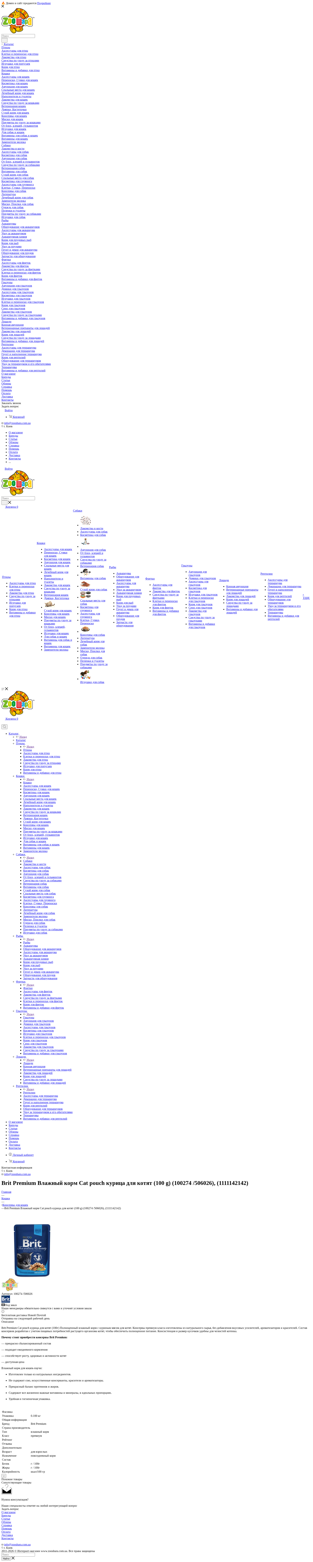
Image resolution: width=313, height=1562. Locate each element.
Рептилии (29, 1092)
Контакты (7, 1538)
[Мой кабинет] (3, 722)
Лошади (28, 1063)
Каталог (21, 740)
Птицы (27, 749)
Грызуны (28, 1017)
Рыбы (26, 942)
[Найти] (4, 40)
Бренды (6, 1515)
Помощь (6, 1528)
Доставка (7, 1535)
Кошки (27, 782)
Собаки (27, 860)
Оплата (6, 1531)
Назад (23, 736)
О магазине (8, 1512)
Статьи (5, 1518)
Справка (6, 1525)
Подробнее (44, 3)
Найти (6, 1558)
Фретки (28, 988)
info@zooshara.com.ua (17, 423)
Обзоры (6, 1522)
